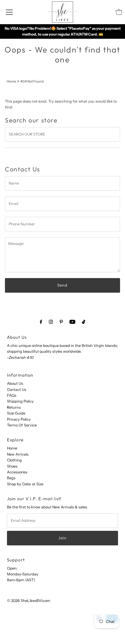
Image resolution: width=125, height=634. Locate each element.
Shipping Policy (20, 401)
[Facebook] (41, 322)
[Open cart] (119, 12)
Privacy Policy (19, 419)
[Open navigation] (9, 12)
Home (11, 81)
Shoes (12, 466)
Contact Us (16, 389)
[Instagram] (51, 322)
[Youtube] (72, 322)
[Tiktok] (83, 322)
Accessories (17, 472)
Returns (14, 407)
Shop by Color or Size (25, 484)
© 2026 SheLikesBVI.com (28, 600)
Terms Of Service (22, 425)
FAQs (11, 395)
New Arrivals (17, 454)
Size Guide (16, 413)
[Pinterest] (61, 322)
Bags (11, 478)
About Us (15, 383)
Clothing (14, 460)
